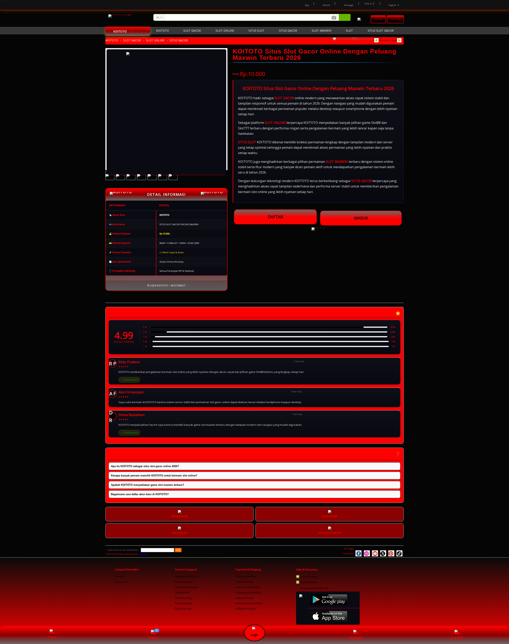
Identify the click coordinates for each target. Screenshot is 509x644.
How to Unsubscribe (248, 587)
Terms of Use (183, 608)
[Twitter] (383, 553)
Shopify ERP (182, 592)
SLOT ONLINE (155, 40)
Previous (384, 40)
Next (393, 40)
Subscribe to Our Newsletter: (124, 549)
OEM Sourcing (183, 598)
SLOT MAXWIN (337, 161)
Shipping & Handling (248, 592)
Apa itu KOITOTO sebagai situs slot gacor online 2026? (145, 466)
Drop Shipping (183, 582)
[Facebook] (358, 553)
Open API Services (186, 587)
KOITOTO (111, 40)
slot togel (349, 548)
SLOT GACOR (132, 40)
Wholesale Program (187, 576)
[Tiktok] (399, 553)
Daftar (395, 19)
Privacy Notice (183, 603)
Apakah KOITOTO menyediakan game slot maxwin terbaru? (147, 484)
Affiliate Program (246, 608)
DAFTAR (275, 216)
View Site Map (308, 576)
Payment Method (246, 576)
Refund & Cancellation (249, 603)
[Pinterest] (391, 553)
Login (378, 19)
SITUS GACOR (179, 40)
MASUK (361, 218)
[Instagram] (367, 553)
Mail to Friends (364, 38)
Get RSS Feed (308, 582)
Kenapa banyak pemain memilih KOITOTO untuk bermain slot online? (154, 475)
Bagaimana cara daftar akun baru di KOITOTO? (140, 494)
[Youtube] (375, 553)
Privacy (143, 553)
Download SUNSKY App (314, 588)
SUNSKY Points (245, 582)
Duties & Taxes (245, 598)
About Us (120, 576)
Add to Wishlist (344, 38)
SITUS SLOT (247, 142)
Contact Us (121, 582)
